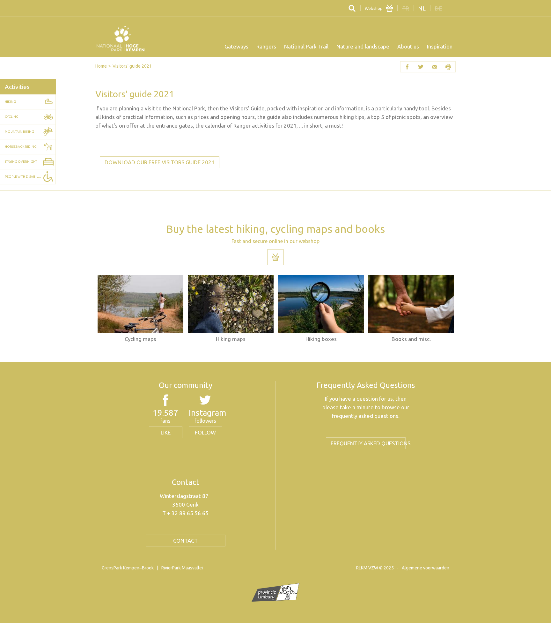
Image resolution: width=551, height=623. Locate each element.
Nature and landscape (362, 46)
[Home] (120, 38)
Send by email (435, 67)
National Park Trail (306, 46)
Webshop (374, 8)
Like (166, 432)
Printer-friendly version (448, 67)
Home (101, 66)
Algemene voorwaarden (425, 567)
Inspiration (439, 46)
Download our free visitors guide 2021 (160, 162)
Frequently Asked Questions (368, 443)
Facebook (407, 67)
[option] (140, 308)
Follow (205, 432)
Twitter (421, 67)
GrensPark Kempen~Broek (128, 567)
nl (422, 8)
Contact (185, 541)
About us (408, 46)
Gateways (236, 46)
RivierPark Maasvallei (182, 567)
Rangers (266, 46)
